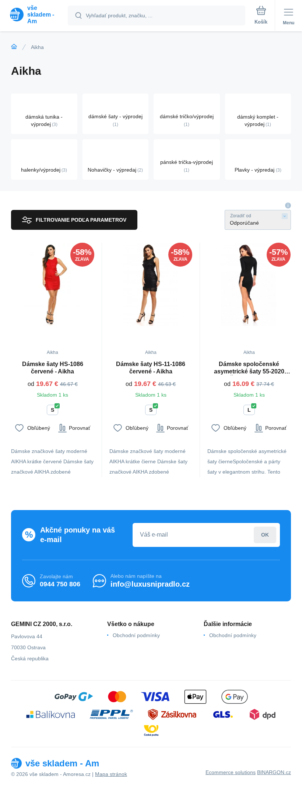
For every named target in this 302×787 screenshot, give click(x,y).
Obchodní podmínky (136, 635)
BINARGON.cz (274, 772)
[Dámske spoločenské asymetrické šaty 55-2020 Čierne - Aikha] (249, 284)
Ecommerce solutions (231, 772)
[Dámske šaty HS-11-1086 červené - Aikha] (151, 284)
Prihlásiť (265, 535)
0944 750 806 (60, 584)
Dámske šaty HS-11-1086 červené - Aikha (150, 368)
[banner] (34, 14)
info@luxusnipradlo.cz (150, 584)
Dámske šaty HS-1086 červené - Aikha (52, 368)
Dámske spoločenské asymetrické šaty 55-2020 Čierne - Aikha (249, 368)
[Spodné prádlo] (14, 47)
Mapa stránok (111, 774)
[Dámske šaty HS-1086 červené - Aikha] (52, 284)
